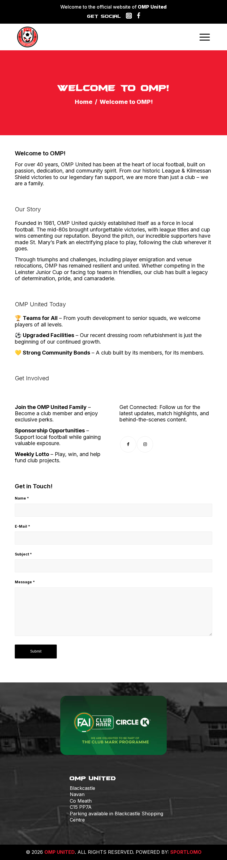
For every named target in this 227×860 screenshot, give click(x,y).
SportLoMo (186, 852)
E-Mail (22, 526)
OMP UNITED (59, 852)
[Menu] (205, 37)
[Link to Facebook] (128, 444)
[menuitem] (205, 37)
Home (84, 101)
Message (25, 582)
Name (22, 498)
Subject (23, 554)
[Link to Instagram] (145, 444)
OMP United (152, 7)
